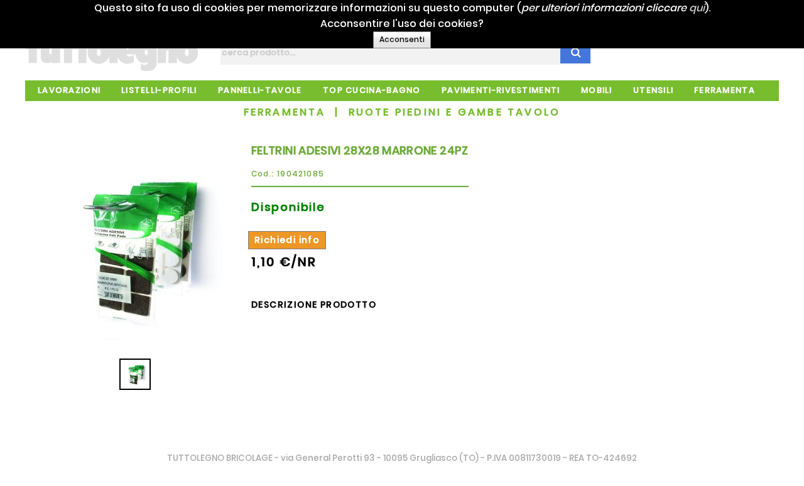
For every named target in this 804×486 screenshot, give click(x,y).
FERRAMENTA (285, 112)
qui (697, 8)
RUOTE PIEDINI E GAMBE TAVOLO (455, 112)
